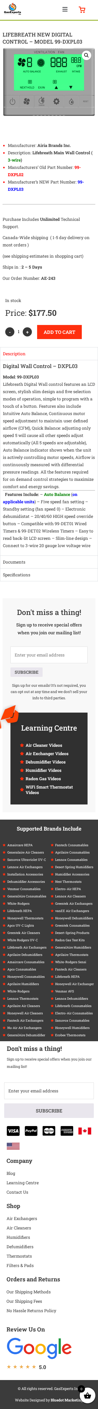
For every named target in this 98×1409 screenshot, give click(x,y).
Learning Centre (23, 1182)
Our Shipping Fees (24, 1301)
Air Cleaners (19, 1227)
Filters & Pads (20, 1265)
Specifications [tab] (16, 574)
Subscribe (26, 672)
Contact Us (17, 1192)
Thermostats (19, 1256)
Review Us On (26, 1329)
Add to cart (59, 332)
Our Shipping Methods (29, 1291)
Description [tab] (14, 353)
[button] (65, 9)
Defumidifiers (20, 1246)
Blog (11, 1173)
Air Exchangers (22, 1218)
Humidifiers (18, 1237)
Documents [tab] (14, 562)
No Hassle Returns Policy (31, 1310)
